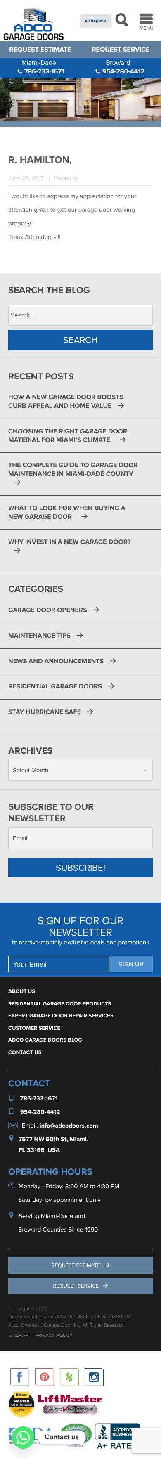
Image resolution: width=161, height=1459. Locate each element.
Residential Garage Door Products (59, 1003)
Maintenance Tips (39, 635)
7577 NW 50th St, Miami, (53, 1139)
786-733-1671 (42, 67)
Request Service (120, 49)
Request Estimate (40, 49)
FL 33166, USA (39, 1150)
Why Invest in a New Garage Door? (70, 542)
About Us (21, 991)
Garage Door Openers (47, 610)
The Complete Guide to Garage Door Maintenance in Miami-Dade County (73, 469)
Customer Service (34, 1028)
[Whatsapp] (23, 1437)
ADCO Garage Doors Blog (45, 1040)
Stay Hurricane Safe (44, 712)
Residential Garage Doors (55, 686)
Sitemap (18, 1335)
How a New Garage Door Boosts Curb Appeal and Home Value (65, 401)
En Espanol (96, 21)
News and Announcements (56, 661)
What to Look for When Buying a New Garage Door (66, 512)
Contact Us (25, 1052)
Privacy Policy (54, 1335)
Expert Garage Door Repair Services (61, 1015)
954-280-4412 (122, 67)
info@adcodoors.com (69, 1126)
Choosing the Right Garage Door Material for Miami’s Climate (67, 435)
